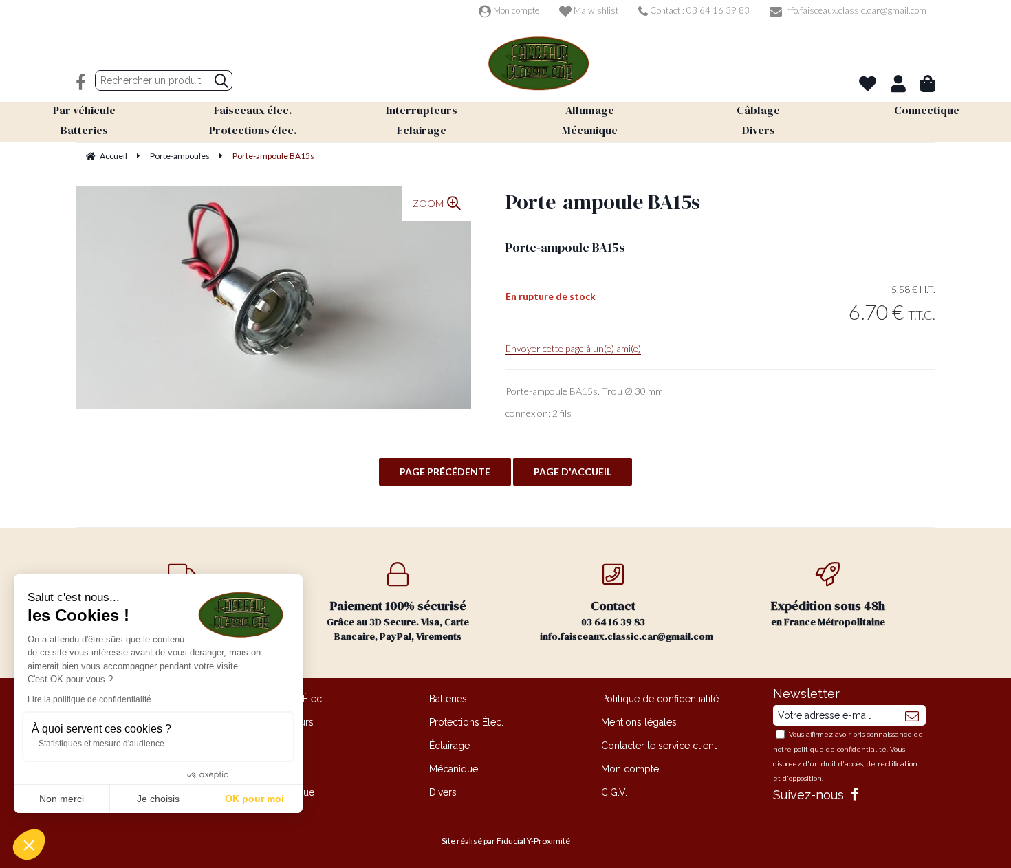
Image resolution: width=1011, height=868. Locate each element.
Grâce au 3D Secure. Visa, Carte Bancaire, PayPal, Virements (398, 620)
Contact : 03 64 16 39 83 (699, 10)
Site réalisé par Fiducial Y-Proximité (506, 841)
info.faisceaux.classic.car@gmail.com (854, 10)
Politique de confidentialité (660, 698)
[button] (28, 844)
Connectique (285, 792)
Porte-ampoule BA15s (603, 202)
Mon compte (515, 10)
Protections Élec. (466, 722)
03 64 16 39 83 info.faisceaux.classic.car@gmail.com (626, 620)
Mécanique (453, 768)
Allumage (278, 745)
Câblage (275, 768)
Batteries (448, 698)
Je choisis (158, 798)
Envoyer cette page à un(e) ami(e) (573, 348)
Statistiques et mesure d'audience (101, 743)
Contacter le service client (659, 745)
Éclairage (449, 745)
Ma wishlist (595, 10)
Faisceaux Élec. (290, 698)
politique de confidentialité (840, 749)
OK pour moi (254, 798)
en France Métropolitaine (828, 613)
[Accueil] (538, 63)
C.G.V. (614, 792)
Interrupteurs (285, 722)
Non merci (61, 798)
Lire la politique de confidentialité (89, 699)
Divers (443, 792)
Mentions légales (639, 722)
